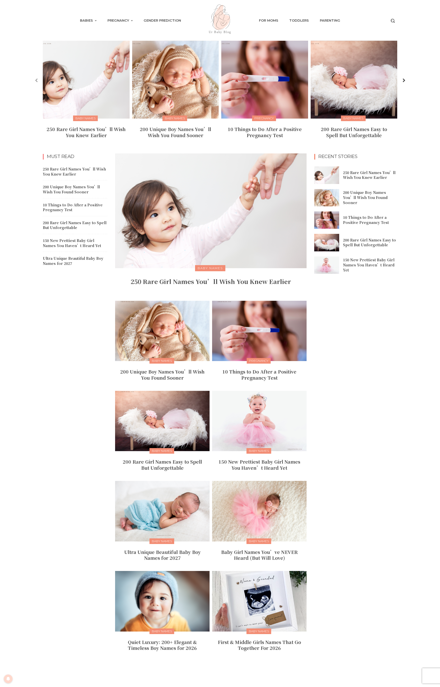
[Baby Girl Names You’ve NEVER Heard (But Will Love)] (259, 511)
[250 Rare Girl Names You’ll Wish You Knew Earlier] (86, 80)
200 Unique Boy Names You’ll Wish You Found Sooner (175, 132)
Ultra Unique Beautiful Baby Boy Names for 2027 (73, 261)
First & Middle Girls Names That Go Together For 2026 (259, 645)
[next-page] (403, 80)
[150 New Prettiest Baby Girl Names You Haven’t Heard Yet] (259, 421)
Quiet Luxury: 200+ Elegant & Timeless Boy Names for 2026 (162, 645)
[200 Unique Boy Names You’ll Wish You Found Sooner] (175, 80)
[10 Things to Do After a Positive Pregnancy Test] (264, 80)
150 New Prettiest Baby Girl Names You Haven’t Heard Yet (72, 243)
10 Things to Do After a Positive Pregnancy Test (265, 132)
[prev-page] (36, 80)
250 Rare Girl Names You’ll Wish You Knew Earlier (86, 132)
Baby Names (85, 118)
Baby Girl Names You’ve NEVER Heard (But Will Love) (259, 555)
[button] (392, 20)
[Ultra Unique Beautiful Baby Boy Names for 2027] (162, 511)
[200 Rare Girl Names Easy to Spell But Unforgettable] (354, 80)
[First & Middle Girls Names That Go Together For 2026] (259, 601)
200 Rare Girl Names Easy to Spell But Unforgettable (354, 132)
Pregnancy (264, 118)
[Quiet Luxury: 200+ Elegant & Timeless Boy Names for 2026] (162, 601)
